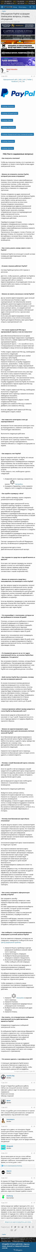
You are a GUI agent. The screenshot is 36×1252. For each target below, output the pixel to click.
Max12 (9, 1171)
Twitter (29, 79)
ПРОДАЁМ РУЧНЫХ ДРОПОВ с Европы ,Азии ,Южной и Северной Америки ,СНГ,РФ (16, 1246)
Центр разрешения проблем (11, 942)
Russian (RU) (6, 1238)
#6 (34, 1178)
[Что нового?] (30, 7)
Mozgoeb (10, 1146)
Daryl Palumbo (6, 22)
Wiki (20, 79)
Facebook (14, 81)
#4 (34, 1126)
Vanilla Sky (10, 1076)
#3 (34, 1107)
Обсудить (18, 1250)
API (24, 79)
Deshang (10, 1196)
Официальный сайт (10, 79)
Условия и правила (18, 1241)
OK (24, 81)
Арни (8, 1100)
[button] (2, 7)
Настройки (19, 484)
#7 (34, 1203)
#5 (34, 1153)
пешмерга (10, 1119)
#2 (34, 1082)
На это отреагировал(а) (13, 1166)
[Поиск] (34, 7)
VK (20, 81)
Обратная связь (6, 1241)
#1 (34, 76)
